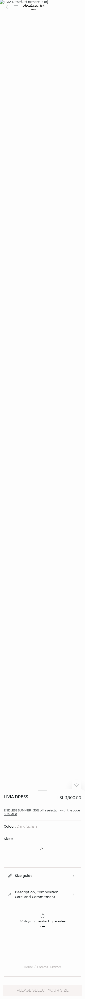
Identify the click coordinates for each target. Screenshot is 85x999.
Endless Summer (49, 967)
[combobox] (42, 848)
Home (28, 967)
